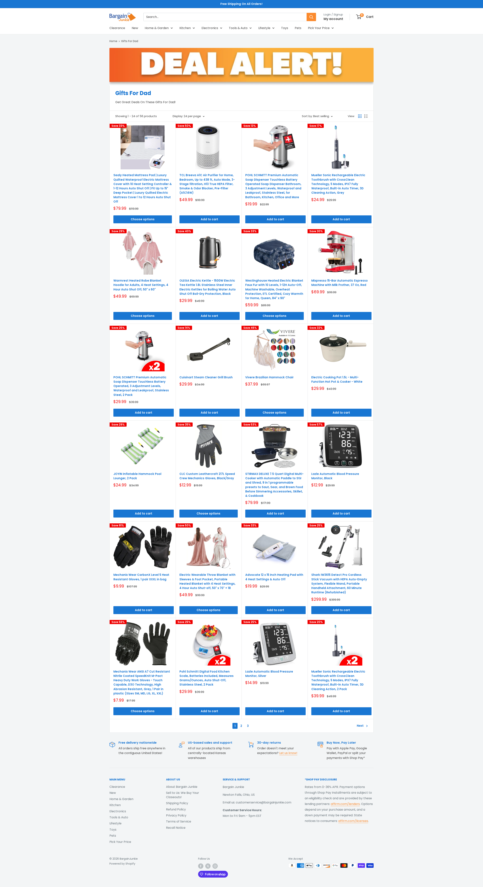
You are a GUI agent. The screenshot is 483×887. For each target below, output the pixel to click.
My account (333, 19)
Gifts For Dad (129, 41)
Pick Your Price (319, 28)
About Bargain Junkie (181, 787)
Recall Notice (175, 828)
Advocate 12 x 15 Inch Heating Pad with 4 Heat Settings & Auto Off (274, 577)
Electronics (210, 28)
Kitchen (185, 28)
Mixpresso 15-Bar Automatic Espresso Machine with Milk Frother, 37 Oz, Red (339, 283)
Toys (284, 28)
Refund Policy (176, 809)
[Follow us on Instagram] (215, 866)
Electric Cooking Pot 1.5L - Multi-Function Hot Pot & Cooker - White (336, 379)
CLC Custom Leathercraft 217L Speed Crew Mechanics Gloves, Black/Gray (207, 476)
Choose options (143, 219)
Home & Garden (157, 28)
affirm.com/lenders (345, 804)
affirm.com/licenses (353, 821)
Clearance (117, 28)
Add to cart (209, 219)
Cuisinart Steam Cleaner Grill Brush (206, 377)
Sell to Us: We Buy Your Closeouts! (182, 795)
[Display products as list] (366, 116)
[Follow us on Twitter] (208, 866)
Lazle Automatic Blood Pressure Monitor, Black (335, 476)
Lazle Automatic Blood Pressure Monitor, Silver (269, 674)
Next (360, 726)
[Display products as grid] (359, 116)
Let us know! (288, 753)
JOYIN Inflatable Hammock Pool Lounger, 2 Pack (137, 476)
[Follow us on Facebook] (200, 866)
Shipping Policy (177, 803)
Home (113, 41)
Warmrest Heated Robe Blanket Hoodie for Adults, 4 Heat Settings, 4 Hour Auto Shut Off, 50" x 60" (140, 285)
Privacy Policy (176, 815)
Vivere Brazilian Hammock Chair (269, 377)
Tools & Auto (238, 28)
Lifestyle (264, 28)
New (135, 28)
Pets (298, 28)
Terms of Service (178, 821)
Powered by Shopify (122, 863)
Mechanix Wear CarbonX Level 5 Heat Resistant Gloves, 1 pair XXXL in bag (141, 577)
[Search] (311, 17)
